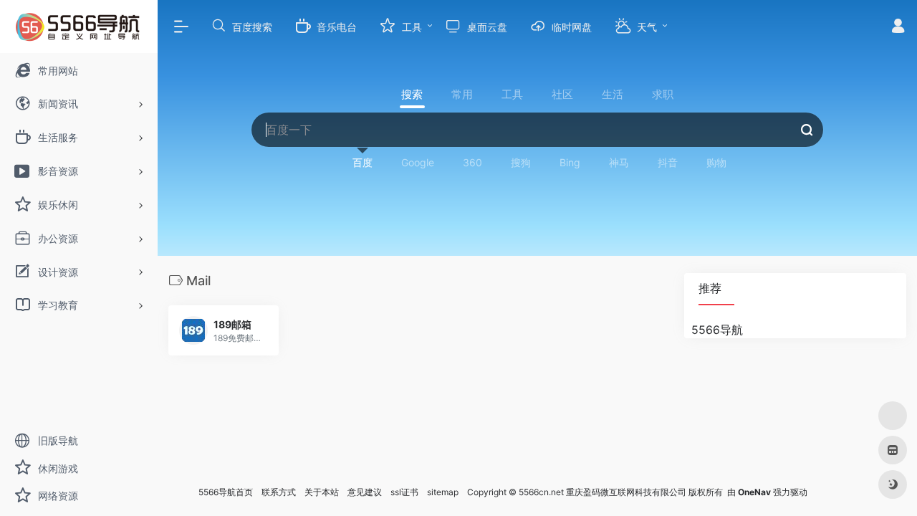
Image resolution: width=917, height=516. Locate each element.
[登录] (898, 27)
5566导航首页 (225, 492)
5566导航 (717, 329)
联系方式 (278, 492)
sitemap (442, 492)
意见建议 (364, 492)
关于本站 (321, 492)
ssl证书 (404, 492)
